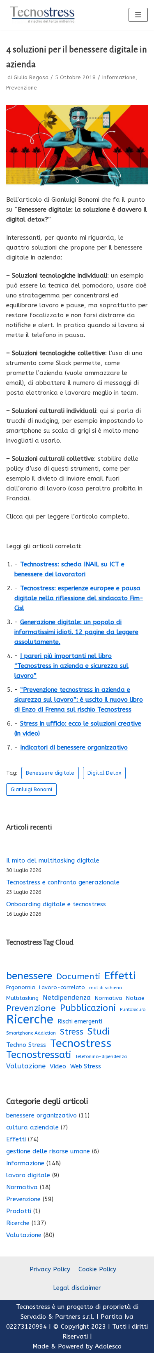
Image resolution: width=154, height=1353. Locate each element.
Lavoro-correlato (62, 987)
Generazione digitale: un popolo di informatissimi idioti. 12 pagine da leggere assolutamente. (76, 632)
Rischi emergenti (79, 1021)
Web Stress (85, 1066)
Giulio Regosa (31, 77)
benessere (29, 976)
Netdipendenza (67, 998)
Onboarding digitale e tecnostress (56, 904)
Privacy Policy (50, 1269)
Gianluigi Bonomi (31, 789)
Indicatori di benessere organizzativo (74, 747)
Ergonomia (20, 987)
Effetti (120, 976)
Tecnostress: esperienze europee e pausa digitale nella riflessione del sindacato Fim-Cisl (78, 598)
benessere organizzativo (41, 1115)
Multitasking (22, 998)
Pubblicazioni (88, 1008)
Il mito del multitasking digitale (52, 860)
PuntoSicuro (132, 1009)
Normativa (108, 998)
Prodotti (18, 1211)
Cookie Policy (97, 1269)
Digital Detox (104, 773)
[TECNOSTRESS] (43, 15)
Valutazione (26, 1066)
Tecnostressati (38, 1055)
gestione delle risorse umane (48, 1151)
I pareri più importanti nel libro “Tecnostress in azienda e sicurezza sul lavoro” (71, 665)
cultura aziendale (32, 1127)
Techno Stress (26, 1045)
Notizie (135, 998)
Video (58, 1066)
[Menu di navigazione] (138, 15)
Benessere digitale (50, 773)
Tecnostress (80, 1043)
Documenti (78, 976)
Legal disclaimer (77, 1288)
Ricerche (29, 1020)
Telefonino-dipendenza (101, 1056)
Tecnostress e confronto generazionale (63, 882)
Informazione (119, 77)
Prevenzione (21, 88)
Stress (71, 1032)
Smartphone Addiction (31, 1033)
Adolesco (108, 1346)
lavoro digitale (28, 1175)
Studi (98, 1032)
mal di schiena (105, 987)
